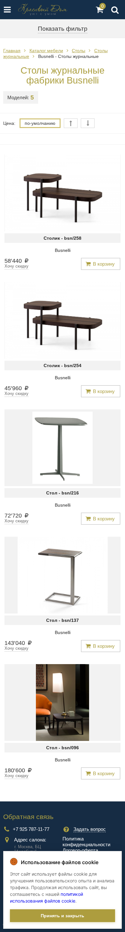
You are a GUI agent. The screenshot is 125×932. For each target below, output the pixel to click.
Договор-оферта (80, 850)
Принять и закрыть (62, 915)
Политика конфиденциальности (86, 841)
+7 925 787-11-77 (31, 829)
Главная (12, 50)
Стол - (62, 492)
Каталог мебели (46, 50)
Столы (78, 50)
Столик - (62, 238)
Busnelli (63, 250)
